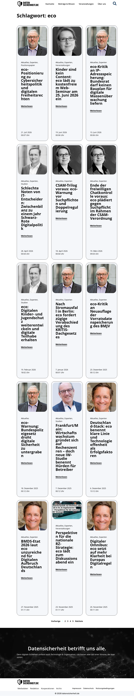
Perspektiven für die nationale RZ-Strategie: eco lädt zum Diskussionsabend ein (66, 547)
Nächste (79, 621)
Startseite (49, 4)
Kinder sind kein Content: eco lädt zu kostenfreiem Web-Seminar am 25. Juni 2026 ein (67, 84)
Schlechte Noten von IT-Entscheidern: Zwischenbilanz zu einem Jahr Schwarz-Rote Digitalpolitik (32, 208)
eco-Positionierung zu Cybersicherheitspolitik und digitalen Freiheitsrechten (32, 84)
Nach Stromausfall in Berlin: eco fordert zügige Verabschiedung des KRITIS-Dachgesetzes (67, 320)
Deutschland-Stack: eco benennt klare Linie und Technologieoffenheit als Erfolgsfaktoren (101, 439)
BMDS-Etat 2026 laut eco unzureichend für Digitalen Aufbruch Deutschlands (31, 556)
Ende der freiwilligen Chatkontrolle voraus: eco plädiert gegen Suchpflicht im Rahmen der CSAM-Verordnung (101, 202)
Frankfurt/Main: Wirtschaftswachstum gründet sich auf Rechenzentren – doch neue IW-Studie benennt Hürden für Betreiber (67, 447)
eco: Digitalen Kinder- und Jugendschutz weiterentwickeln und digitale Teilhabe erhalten (32, 323)
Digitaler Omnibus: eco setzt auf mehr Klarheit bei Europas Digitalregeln (100, 554)
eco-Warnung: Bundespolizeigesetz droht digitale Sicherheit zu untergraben (32, 439)
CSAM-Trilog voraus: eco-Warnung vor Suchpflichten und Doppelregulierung (67, 198)
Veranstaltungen (86, 4)
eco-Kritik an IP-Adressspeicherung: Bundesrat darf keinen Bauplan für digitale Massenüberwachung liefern (101, 85)
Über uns (102, 4)
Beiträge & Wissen (66, 4)
